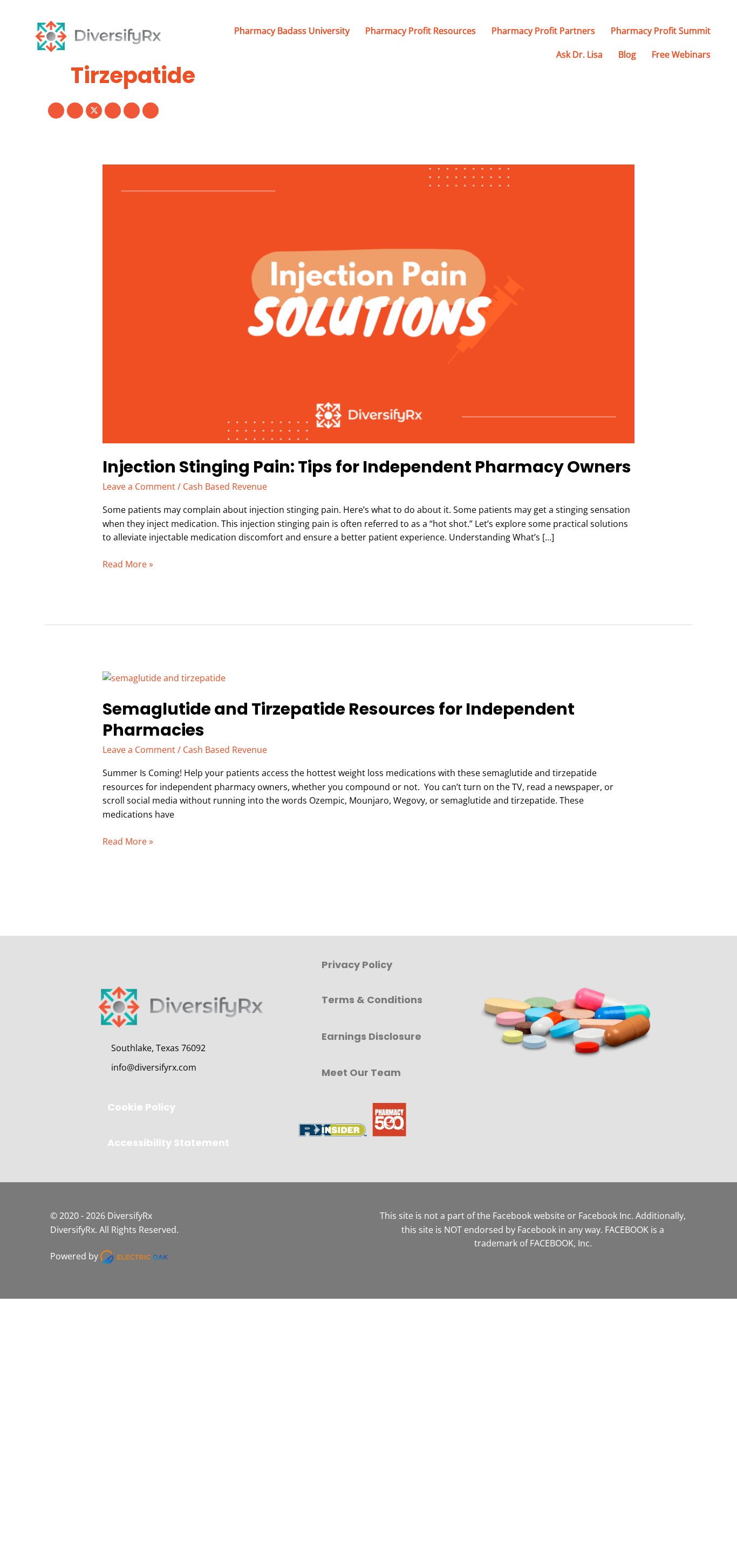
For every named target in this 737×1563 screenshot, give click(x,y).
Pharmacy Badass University (292, 31)
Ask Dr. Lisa (579, 54)
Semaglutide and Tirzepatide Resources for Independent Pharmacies (339, 719)
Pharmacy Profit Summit (661, 31)
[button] (56, 110)
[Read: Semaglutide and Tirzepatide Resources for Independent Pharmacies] (164, 677)
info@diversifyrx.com (153, 1067)
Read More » (128, 565)
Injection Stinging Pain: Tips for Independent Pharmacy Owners (367, 466)
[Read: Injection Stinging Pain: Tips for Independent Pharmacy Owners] (369, 303)
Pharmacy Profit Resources (420, 31)
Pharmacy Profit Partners (543, 31)
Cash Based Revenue (225, 486)
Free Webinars (681, 54)
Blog (627, 54)
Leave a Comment (139, 486)
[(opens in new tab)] (352, 1119)
